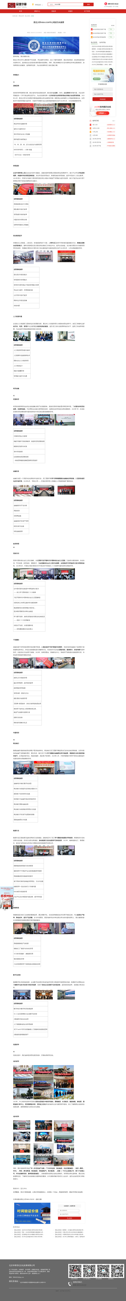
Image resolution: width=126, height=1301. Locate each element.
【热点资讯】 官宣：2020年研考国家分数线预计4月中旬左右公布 (32, 1232)
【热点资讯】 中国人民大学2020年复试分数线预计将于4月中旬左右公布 (74, 1232)
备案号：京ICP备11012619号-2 (63, 1291)
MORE (112, 25)
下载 (110, 29)
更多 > (114, 120)
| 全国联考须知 (111, 135)
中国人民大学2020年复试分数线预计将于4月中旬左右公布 (108, 54)
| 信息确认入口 (111, 131)
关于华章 (87, 11)
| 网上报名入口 (111, 128)
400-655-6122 (79, 1285)
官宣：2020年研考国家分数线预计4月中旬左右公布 (106, 51)
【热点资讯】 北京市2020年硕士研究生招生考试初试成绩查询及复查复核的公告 (36, 1230)
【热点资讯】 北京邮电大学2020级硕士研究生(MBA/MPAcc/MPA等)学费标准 (35, 1234)
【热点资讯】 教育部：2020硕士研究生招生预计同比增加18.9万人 (73, 1230)
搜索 (88, 4)
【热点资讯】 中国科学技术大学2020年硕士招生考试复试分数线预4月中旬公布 (76, 1234)
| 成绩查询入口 (111, 139)
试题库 (70, 11)
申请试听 (103, 99)
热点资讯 (27, 16)
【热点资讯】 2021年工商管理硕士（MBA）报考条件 (69, 1236)
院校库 (54, 11)
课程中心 (37, 11)
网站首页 (21, 16)
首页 (20, 11)
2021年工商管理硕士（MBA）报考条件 (103, 64)
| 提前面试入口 (111, 124)
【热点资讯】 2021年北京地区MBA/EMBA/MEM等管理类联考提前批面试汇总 (36, 1236)
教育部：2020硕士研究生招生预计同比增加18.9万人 (106, 49)
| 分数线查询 (110, 142)
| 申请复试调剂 (111, 146)
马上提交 (69, 1218)
